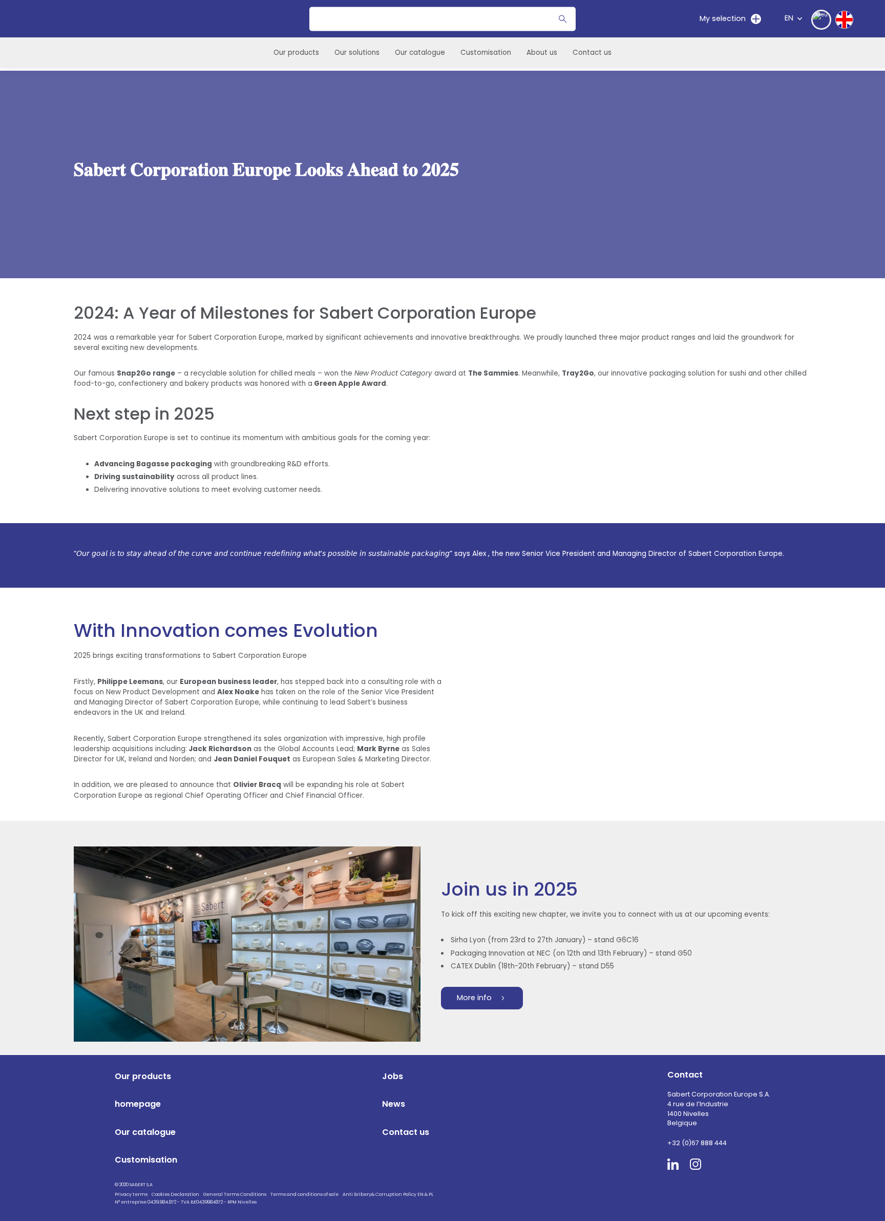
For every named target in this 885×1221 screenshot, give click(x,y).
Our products (296, 52)
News (393, 1104)
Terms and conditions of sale (304, 1194)
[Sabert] (706, 1200)
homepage (138, 1104)
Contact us (592, 52)
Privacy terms (131, 1194)
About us (541, 52)
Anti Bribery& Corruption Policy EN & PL (388, 1194)
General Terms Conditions (234, 1194)
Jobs (392, 1076)
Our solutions (357, 52)
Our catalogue (420, 52)
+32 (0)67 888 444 (697, 1143)
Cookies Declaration (175, 1194)
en (789, 18)
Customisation (485, 52)
